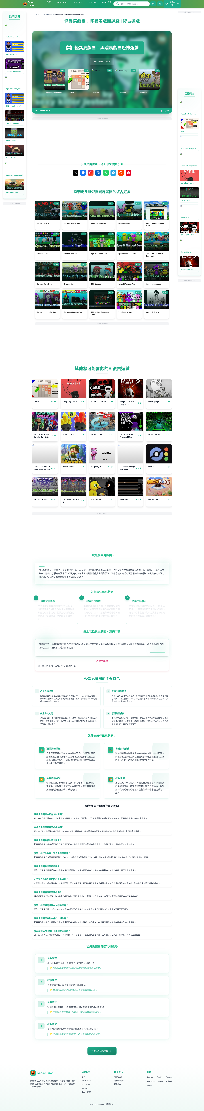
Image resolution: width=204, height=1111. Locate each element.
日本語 (159, 1077)
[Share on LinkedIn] (98, 173)
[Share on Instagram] (91, 173)
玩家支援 (118, 1077)
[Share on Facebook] (83, 173)
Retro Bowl (62, 2)
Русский (160, 1081)
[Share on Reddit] (121, 173)
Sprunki (92, 2)
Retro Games (47, 14)
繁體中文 (169, 1081)
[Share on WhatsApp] (106, 173)
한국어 (149, 1086)
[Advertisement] (14, 240)
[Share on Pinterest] (128, 173)
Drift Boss (78, 2)
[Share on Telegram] (113, 173)
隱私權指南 (119, 1080)
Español (169, 1077)
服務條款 (118, 1084)
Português (151, 1081)
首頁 (49, 2)
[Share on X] (75, 173)
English (150, 1077)
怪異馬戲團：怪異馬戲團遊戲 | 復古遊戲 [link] (69, 14)
